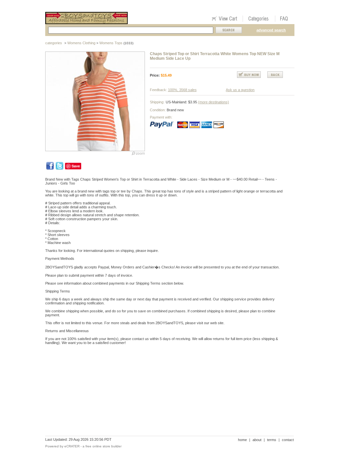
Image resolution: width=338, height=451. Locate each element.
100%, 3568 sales (182, 90)
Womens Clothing (81, 43)
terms (271, 440)
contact (288, 440)
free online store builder (103, 446)
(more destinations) (213, 102)
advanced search (271, 30)
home (242, 440)
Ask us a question (240, 90)
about (257, 440)
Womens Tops (110, 43)
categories (53, 43)
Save (76, 165)
